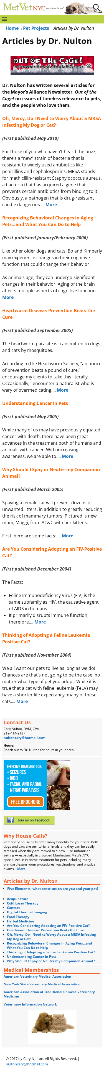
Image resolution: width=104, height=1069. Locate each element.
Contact (13, 907)
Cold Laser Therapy (23, 903)
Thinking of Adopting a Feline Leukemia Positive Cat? (51, 952)
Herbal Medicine (20, 921)
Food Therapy (18, 916)
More (51, 204)
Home (12, 28)
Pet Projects (36, 28)
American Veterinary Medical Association (37, 976)
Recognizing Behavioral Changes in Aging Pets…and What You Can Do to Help (49, 945)
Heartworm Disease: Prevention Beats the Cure (45, 930)
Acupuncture (17, 898)
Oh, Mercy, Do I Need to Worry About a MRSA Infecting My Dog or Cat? (51, 936)
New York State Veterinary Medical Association (42, 984)
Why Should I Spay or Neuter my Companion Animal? (51, 961)
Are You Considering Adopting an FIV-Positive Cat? (48, 925)
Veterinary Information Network (30, 1004)
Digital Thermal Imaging (27, 912)
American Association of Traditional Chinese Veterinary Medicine (49, 994)
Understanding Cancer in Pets (31, 956)
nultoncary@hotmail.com (24, 737)
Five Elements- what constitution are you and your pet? (52, 888)
